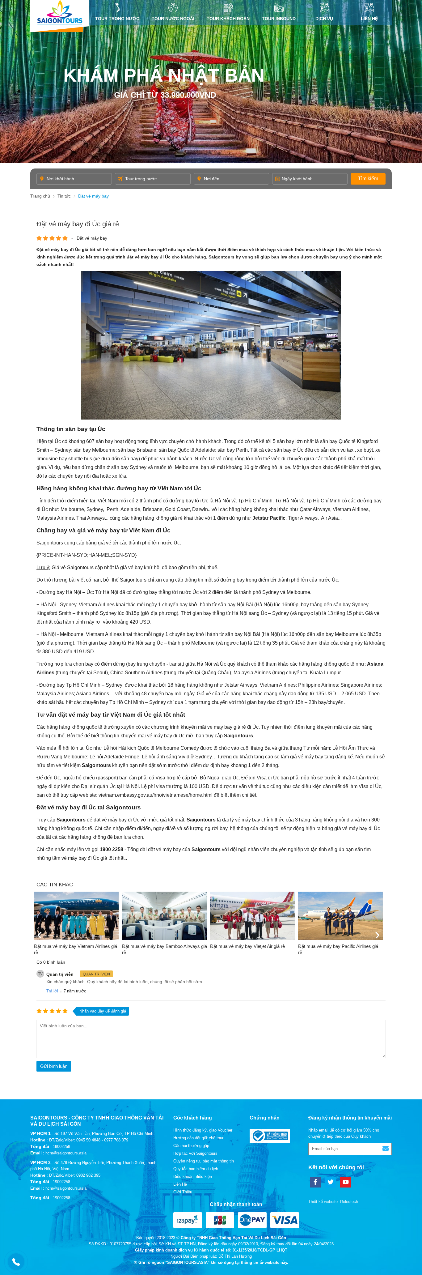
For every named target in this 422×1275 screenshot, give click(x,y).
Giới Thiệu (182, 1192)
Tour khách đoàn (228, 18)
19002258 (61, 1146)
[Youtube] (345, 1182)
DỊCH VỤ (324, 18)
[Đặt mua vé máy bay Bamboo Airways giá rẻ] (164, 916)
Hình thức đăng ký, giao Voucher (202, 1130)
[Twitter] (330, 1182)
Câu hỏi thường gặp (191, 1145)
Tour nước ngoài (173, 18)
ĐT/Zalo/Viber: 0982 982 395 (74, 1175)
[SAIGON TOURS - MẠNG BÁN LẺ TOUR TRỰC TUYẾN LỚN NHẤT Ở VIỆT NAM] (59, 12)
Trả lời (52, 991)
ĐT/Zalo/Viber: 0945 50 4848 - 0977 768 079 (88, 1140)
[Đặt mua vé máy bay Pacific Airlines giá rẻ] (340, 916)
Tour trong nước (117, 18)
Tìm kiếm (368, 178)
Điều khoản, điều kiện (192, 1176)
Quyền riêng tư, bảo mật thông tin (203, 1161)
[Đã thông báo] (270, 1141)
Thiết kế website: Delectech (333, 1201)
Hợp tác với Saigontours (195, 1153)
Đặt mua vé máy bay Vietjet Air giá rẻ (247, 946)
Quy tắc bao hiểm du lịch (195, 1168)
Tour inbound (279, 18)
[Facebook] (315, 1182)
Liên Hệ (369, 18)
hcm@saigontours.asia (66, 1153)
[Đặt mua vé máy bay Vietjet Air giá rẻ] (252, 916)
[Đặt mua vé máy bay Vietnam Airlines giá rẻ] (76, 916)
